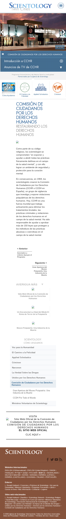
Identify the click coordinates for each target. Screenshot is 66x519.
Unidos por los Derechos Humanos (28, 378)
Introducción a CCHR (18, 61)
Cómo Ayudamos (8, 95)
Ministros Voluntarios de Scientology (29, 403)
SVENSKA (33, 475)
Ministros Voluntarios (22, 487)
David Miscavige (12, 500)
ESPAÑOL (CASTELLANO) (15, 477)
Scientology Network (36, 497)
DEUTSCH (9, 475)
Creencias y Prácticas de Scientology (34, 485)
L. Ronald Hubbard (12, 485)
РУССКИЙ (33, 473)
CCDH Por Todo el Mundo (24, 398)
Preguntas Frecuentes (40, 487)
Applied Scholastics (41, 94)
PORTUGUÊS (51, 477)
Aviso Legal (54, 516)
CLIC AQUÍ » (33, 434)
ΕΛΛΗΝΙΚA (31, 477)
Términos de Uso (41, 516)
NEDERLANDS (52, 473)
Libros (52, 487)
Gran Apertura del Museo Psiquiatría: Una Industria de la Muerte (31, 391)
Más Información (24, 489)
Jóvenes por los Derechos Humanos (46, 506)
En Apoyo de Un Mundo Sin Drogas (46, 504)
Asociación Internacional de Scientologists (32, 502)
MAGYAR (17, 475)
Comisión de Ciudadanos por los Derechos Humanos (32, 383)
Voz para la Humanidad (23, 347)
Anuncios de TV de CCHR (21, 67)
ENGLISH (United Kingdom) (37, 470)
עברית (18, 472)
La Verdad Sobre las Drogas (25, 372)
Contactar (36, 489)
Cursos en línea (11, 489)
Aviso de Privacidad (10, 516)
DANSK (52, 470)
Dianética (23, 497)
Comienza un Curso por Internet (32, 500)
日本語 (25, 473)
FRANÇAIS (9, 473)
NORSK (25, 475)
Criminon (57, 94)
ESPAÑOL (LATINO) (46, 475)
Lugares (44, 489)
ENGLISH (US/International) (15, 470)
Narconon (16, 367)
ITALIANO (40, 477)
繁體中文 (42, 473)
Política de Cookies (27, 516)
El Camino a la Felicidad (24, 95)
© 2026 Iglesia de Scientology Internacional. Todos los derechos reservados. (31, 514)
